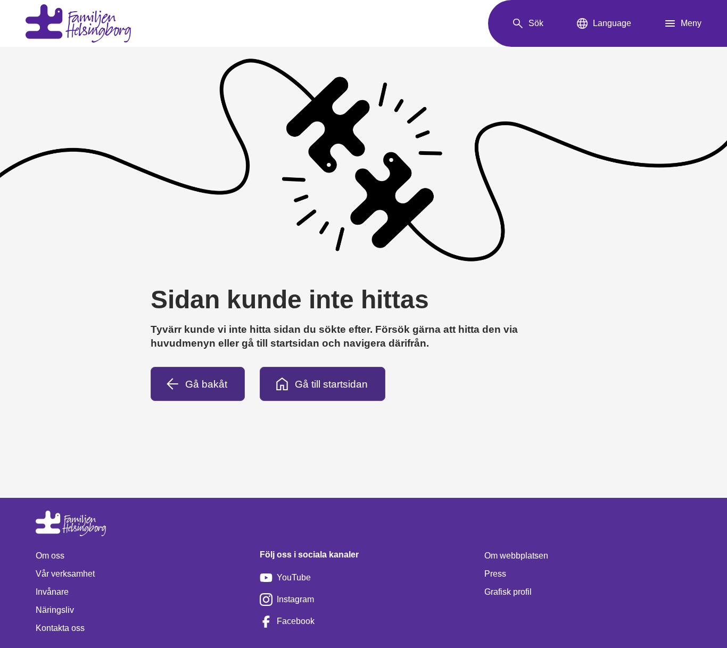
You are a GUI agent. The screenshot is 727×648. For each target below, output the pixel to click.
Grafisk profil (508, 591)
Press (495, 573)
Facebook (296, 621)
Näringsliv (55, 609)
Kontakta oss (60, 628)
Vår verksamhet (65, 573)
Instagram (295, 599)
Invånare (52, 591)
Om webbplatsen (516, 555)
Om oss (50, 555)
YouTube (294, 577)
